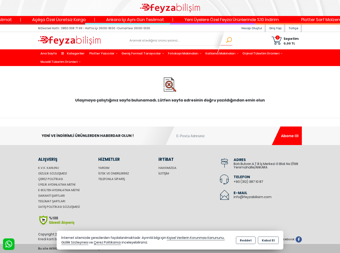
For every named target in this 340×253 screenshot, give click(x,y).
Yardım (103, 168)
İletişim (163, 173)
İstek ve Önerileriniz (113, 173)
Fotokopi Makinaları (183, 53)
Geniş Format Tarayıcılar (141, 53)
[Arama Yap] (226, 40)
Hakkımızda (167, 168)
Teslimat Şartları (51, 201)
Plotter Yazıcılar (101, 53)
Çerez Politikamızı (107, 242)
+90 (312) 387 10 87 (248, 181)
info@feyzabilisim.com (253, 197)
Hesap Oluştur (251, 28)
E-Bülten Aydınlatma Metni (59, 190)
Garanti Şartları (51, 195)
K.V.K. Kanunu (48, 168)
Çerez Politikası (50, 179)
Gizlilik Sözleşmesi (52, 173)
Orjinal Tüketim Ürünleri (260, 53)
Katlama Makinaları (220, 53)
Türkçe (293, 28)
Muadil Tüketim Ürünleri (58, 62)
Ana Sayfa (48, 53)
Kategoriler (75, 53)
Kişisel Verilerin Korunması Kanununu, (196, 238)
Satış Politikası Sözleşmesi (59, 207)
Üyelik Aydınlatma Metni (56, 184)
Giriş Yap (275, 28)
